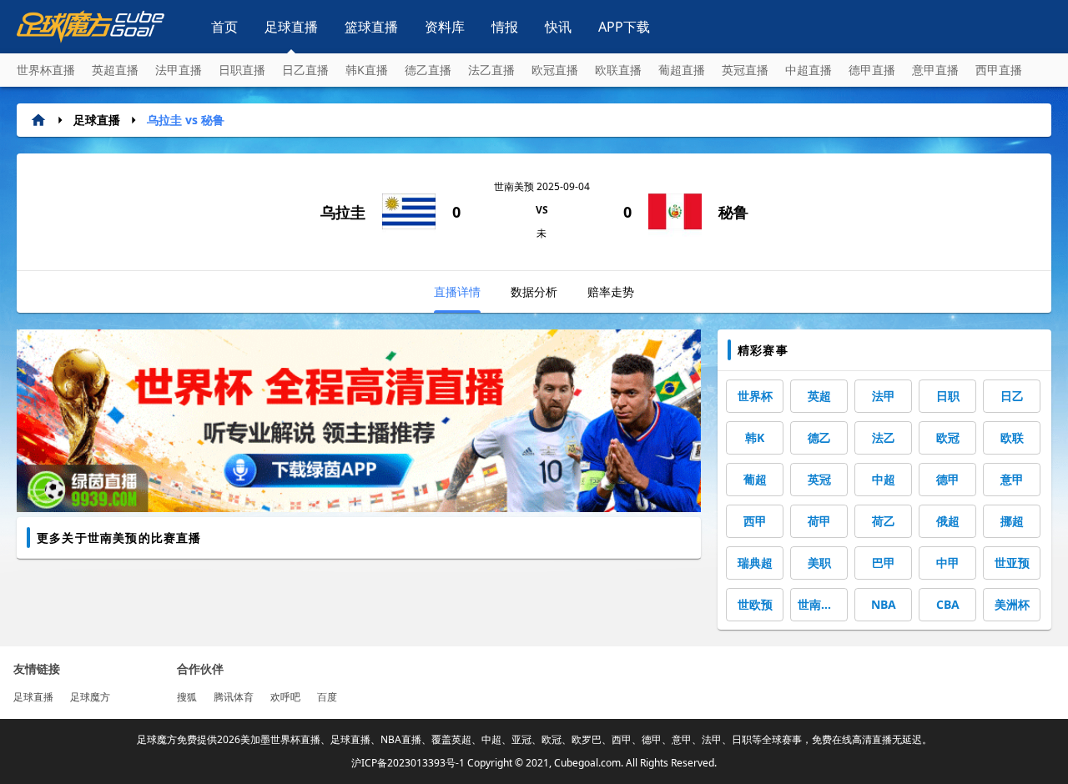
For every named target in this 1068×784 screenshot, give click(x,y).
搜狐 (187, 697)
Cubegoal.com (587, 763)
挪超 (1012, 521)
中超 (883, 479)
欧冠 (948, 437)
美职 (819, 562)
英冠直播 (745, 70)
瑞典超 (755, 562)
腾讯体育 (234, 697)
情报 (504, 27)
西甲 (755, 521)
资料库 (445, 27)
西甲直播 (998, 70)
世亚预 (1012, 562)
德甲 (948, 479)
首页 (224, 27)
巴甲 (883, 562)
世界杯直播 (46, 70)
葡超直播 (681, 70)
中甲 (948, 562)
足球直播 (291, 27)
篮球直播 (371, 27)
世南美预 (821, 604)
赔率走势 (610, 291)
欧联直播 (618, 70)
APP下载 (624, 27)
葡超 (755, 479)
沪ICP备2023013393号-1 (408, 763)
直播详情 (457, 291)
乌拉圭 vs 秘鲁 (185, 120)
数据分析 (534, 291)
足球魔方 (90, 697)
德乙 (819, 437)
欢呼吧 (285, 697)
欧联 (1012, 437)
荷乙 (883, 521)
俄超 (948, 521)
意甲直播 (935, 70)
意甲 (1012, 479)
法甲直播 (178, 70)
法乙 (883, 437)
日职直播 (242, 70)
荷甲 (819, 521)
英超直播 (115, 70)
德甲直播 (872, 70)
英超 (819, 396)
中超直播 (808, 70)
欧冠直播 (554, 70)
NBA (883, 604)
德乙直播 (428, 70)
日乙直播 (305, 70)
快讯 (558, 27)
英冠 (819, 479)
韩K (754, 437)
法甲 (883, 396)
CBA (948, 604)
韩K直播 (366, 70)
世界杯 (755, 396)
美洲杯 (1012, 604)
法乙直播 (491, 70)
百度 (327, 697)
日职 (948, 396)
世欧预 (755, 604)
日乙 (1012, 396)
